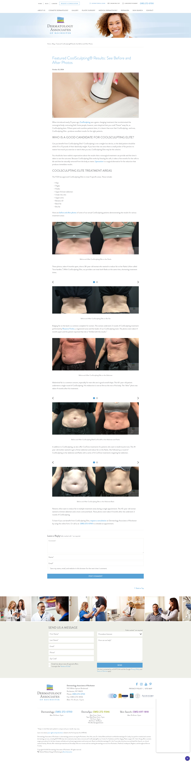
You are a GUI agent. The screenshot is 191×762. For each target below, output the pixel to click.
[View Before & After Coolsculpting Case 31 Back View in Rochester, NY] (97, 462)
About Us (41, 10)
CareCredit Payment (131, 3)
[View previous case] (53, 282)
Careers (54, 3)
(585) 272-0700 (78, 694)
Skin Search (138, 10)
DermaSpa (125, 10)
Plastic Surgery (88, 10)
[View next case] (137, 282)
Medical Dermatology (108, 10)
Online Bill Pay (115, 3)
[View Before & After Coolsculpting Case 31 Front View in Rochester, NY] (94, 462)
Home (40, 3)
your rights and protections (55, 733)
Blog (46, 3)
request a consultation (98, 520)
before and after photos (67, 212)
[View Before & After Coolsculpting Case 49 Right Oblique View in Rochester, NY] (97, 282)
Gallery (75, 10)
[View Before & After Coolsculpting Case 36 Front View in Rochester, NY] (94, 398)
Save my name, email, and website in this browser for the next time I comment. (78, 568)
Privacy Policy (135, 669)
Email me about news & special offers (64, 663)
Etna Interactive (67, 752)
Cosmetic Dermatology (58, 10)
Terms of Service (102, 671)
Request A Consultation (69, 3)
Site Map (148, 688)
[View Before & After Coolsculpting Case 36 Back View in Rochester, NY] (97, 398)
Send (119, 665)
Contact (149, 10)
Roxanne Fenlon (68, 328)
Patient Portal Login (98, 3)
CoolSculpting (85, 122)
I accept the (55, 666)
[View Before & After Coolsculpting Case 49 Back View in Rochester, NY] (94, 282)
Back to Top (140, 588)
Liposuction (99, 161)
